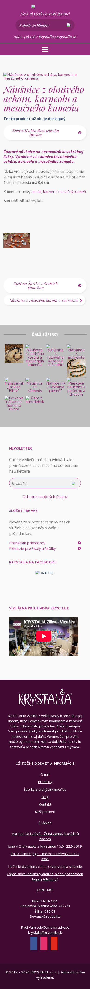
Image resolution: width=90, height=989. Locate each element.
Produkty (45, 781)
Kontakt (45, 804)
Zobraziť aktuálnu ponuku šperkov (35, 132)
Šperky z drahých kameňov (45, 789)
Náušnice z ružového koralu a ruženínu (43, 300)
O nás (45, 774)
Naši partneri (45, 811)
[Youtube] (54, 944)
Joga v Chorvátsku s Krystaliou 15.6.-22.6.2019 (45, 846)
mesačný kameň (72, 191)
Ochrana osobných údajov (45, 496)
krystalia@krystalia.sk (57, 36)
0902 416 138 (24, 36)
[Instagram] (43, 944)
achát (36, 191)
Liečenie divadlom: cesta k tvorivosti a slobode (45, 866)
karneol (49, 191)
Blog (45, 796)
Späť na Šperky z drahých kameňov (36, 285)
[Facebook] (33, 944)
